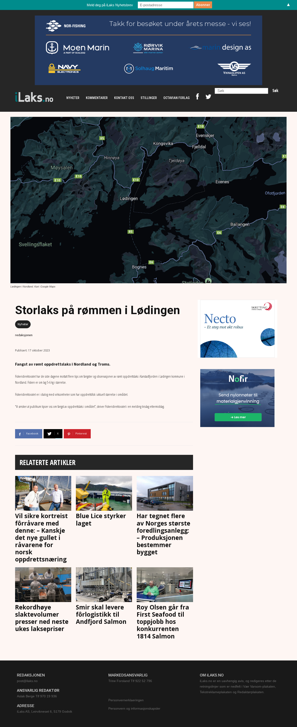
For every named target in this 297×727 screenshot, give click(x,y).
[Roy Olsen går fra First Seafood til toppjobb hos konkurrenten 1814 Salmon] (165, 584)
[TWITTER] (208, 98)
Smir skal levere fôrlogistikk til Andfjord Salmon (101, 614)
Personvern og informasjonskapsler (134, 708)
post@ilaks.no (27, 681)
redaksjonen (23, 335)
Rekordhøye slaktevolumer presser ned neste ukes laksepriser (41, 618)
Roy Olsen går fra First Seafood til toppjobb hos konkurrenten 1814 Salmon (163, 621)
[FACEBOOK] (197, 98)
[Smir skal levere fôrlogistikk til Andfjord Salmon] (104, 584)
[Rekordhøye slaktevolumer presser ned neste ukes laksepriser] (43, 584)
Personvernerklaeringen (126, 700)
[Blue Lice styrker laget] (104, 493)
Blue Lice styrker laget (101, 519)
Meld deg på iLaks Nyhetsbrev (110, 5)
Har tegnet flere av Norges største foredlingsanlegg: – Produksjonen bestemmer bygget (163, 534)
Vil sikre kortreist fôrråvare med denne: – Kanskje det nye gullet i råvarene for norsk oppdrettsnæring (41, 537)
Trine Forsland (119, 681)
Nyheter (23, 324)
